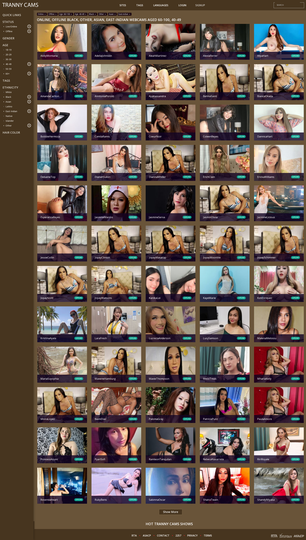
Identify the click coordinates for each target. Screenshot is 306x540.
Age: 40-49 (80, 14)
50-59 (8, 68)
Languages (160, 5)
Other (9, 125)
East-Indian (11, 111)
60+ (8, 73)
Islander (10, 120)
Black (8, 96)
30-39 (8, 59)
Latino (9, 106)
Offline (9, 31)
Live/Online (11, 26)
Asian (8, 101)
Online (41, 14)
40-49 (8, 64)
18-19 (8, 49)
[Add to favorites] (41, 26)
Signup (200, 5)
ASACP (147, 535)
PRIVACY (192, 535)
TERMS (208, 535)
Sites (123, 5)
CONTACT (163, 535)
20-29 (8, 54)
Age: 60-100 (64, 14)
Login (182, 5)
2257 (178, 535)
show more (170, 512)
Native (9, 116)
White (9, 92)
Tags (139, 5)
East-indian (123, 14)
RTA (134, 535)
